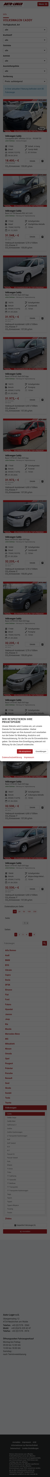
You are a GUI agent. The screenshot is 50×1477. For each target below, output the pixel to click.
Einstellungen (41, 751)
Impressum (29, 757)
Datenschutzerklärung (12, 757)
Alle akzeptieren (25, 751)
